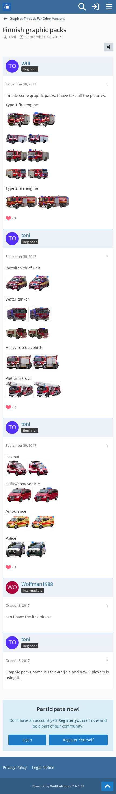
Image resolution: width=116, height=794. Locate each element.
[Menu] (109, 6)
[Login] (95, 7)
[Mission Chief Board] (7, 6)
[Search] (82, 6)
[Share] (108, 47)
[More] (107, 84)
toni (12, 36)
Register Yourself (78, 739)
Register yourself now (79, 720)
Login (27, 739)
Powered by (58, 786)
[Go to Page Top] (107, 786)
